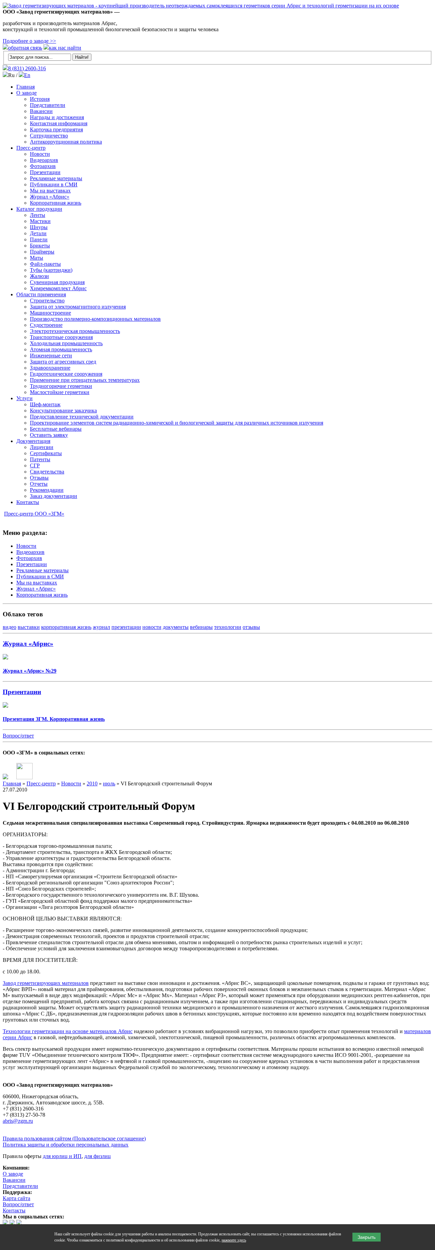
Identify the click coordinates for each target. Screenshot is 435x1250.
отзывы (251, 627)
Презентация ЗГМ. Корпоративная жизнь (54, 719)
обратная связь (25, 48)
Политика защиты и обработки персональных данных (65, 1145)
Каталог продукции (39, 209)
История (40, 99)
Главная (25, 87)
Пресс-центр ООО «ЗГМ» (34, 514)
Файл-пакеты (45, 264)
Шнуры (39, 227)
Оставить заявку (49, 435)
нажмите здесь (234, 1240)
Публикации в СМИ (53, 184)
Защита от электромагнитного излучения (78, 307)
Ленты (37, 215)
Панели (39, 239)
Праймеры (42, 252)
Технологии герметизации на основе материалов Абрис (68, 1031)
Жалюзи (39, 276)
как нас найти (65, 48)
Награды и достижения (57, 117)
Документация (33, 441)
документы (176, 627)
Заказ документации (53, 496)
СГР (35, 465)
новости (151, 627)
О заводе (26, 93)
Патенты (40, 459)
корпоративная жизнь (66, 627)
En (27, 75)
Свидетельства (47, 471)
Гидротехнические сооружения (66, 374)
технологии (227, 627)
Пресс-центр (31, 148)
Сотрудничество (49, 135)
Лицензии (41, 447)
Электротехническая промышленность (75, 331)
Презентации (45, 172)
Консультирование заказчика (63, 410)
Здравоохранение (50, 368)
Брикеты (40, 245)
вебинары (201, 627)
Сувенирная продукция (57, 282)
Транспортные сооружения (61, 337)
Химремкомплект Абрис (58, 288)
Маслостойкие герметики (59, 392)
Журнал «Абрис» (49, 197)
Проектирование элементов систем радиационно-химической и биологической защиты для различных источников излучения (176, 423)
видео (9, 627)
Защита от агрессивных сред (63, 362)
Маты (36, 258)
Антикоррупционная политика (66, 142)
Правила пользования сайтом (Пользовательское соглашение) (74, 1138)
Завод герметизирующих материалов (46, 983)
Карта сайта (16, 1198)
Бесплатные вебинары (56, 429)
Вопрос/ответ (18, 736)
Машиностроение (50, 313)
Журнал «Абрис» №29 (29, 671)
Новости (40, 154)
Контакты (27, 502)
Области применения (41, 294)
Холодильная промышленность (66, 343)
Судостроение (46, 325)
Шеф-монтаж (45, 404)
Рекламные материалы (56, 178)
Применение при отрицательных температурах (85, 380)
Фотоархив (43, 166)
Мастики (40, 221)
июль (109, 783)
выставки (29, 627)
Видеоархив (44, 160)
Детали (38, 233)
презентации (126, 627)
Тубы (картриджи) (51, 270)
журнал (101, 627)
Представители (47, 105)
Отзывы (39, 478)
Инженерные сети (51, 355)
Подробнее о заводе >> (29, 41)
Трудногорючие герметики (61, 386)
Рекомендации (47, 490)
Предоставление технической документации (82, 416)
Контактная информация (58, 123)
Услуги (24, 398)
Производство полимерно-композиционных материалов (95, 319)
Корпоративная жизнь (55, 203)
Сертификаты (46, 453)
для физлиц (97, 1156)
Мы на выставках (50, 190)
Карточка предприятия (56, 129)
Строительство (47, 300)
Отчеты (39, 484)
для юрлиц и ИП (62, 1156)
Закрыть (367, 1237)
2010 (92, 783)
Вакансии (41, 111)
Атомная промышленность (61, 349)
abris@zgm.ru (18, 1121)
